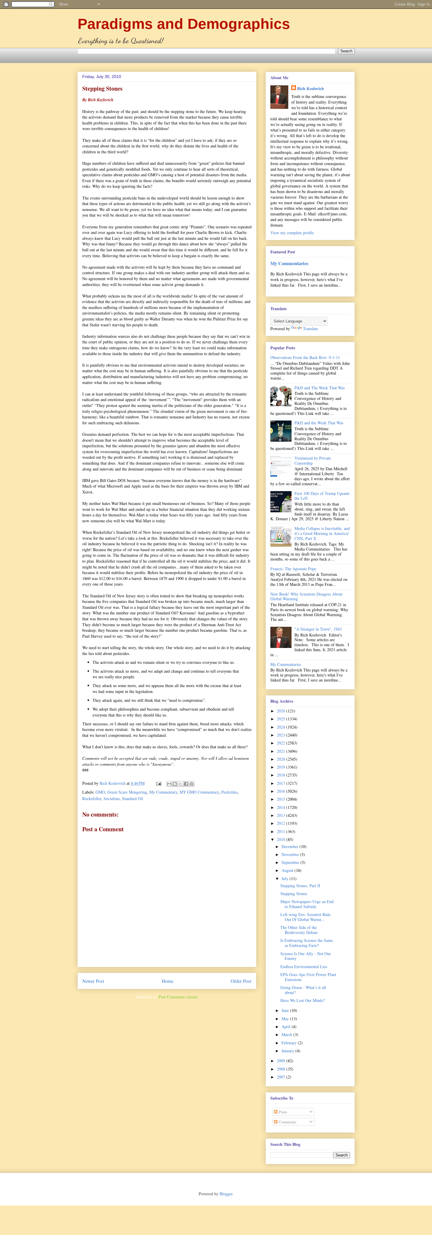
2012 (281, 823)
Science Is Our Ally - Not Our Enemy (305, 956)
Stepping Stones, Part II (300, 885)
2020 (281, 759)
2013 (281, 815)
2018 (281, 775)
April (287, 1026)
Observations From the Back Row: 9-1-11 (305, 357)
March (287, 1034)
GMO (100, 792)
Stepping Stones (293, 893)
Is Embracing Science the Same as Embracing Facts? (306, 943)
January (288, 1050)
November (291, 854)
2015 (281, 799)
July (285, 878)
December (290, 846)
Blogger (226, 1193)
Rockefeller (91, 798)
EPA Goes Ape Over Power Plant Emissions (308, 977)
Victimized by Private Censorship (312, 460)
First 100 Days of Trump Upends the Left (321, 496)
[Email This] (169, 784)
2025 (281, 719)
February (290, 1042)
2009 (281, 1060)
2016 (281, 791)
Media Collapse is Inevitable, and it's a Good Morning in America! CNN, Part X (322, 533)
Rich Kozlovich (310, 88)
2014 (281, 807)
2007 (281, 1077)
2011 (281, 831)
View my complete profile (292, 232)
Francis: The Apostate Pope (293, 568)
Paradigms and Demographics (184, 24)
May (286, 1018)
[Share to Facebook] (186, 784)
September (291, 862)
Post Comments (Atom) (178, 997)
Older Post (241, 981)
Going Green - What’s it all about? (303, 990)
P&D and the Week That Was (318, 422)
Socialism (111, 798)
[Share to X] (180, 784)
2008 (281, 1069)
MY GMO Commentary (199, 792)
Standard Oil (132, 798)
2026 (281, 711)
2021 (281, 751)
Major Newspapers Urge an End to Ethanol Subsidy (307, 904)
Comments (286, 1122)
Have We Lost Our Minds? (302, 1000)
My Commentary (163, 792)
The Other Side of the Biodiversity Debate (299, 930)
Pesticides (229, 792)
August (288, 870)
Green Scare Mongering (127, 792)
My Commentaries (289, 263)
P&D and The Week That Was (319, 387)
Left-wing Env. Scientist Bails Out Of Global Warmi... (305, 917)
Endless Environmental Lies (303, 966)
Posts (282, 1112)
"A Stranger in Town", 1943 (318, 629)
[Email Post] (158, 783)
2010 (281, 839)
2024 (281, 727)
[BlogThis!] (175, 784)
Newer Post (93, 981)
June (286, 1010)
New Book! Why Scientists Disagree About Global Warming (306, 596)
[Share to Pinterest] (192, 784)
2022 (281, 743)
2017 (281, 783)
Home (167, 981)
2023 (281, 735)
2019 (281, 767)
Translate (310, 328)
